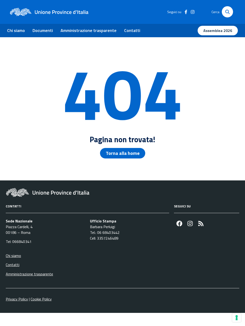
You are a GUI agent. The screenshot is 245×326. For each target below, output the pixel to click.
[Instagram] (190, 223)
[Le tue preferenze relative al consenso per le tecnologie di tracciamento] (236, 317)
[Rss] (200, 223)
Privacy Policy (17, 299)
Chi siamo (16, 30)
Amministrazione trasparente (89, 30)
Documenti (43, 30)
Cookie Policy (41, 299)
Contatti (132, 30)
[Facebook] (179, 223)
